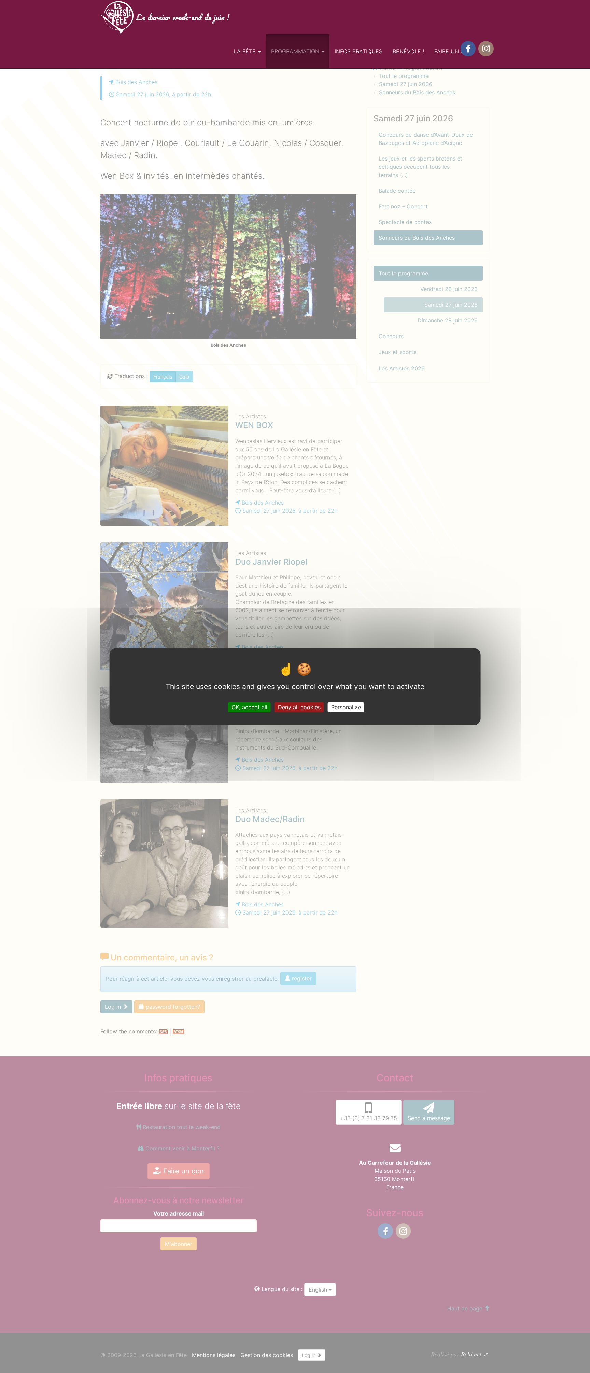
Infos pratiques (358, 51)
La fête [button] (245, 51)
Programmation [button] (296, 51)
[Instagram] (485, 48)
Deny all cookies (299, 706)
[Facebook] (468, 48)
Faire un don (453, 51)
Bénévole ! (408, 51)
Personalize (346, 706)
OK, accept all (249, 706)
